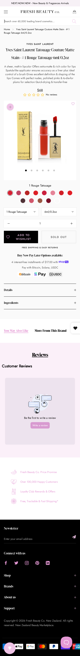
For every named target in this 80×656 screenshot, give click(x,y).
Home (7, 29)
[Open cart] (74, 11)
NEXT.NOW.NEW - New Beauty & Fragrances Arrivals (40, 3)
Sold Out (59, 237)
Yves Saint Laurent (40, 44)
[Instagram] (27, 563)
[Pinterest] (37, 563)
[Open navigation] (6, 11)
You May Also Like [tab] (16, 331)
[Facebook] (6, 563)
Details (8, 290)
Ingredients (11, 303)
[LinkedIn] (48, 563)
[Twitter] (16, 563)
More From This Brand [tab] (50, 331)
